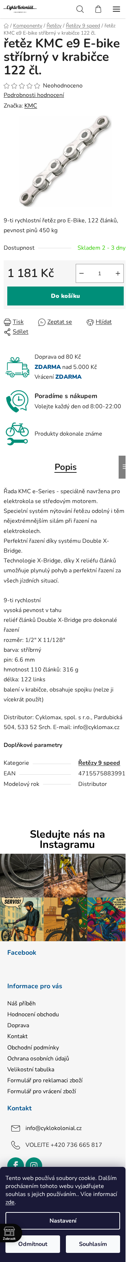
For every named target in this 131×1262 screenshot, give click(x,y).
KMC (30, 106)
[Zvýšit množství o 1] (117, 273)
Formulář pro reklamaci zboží (45, 1080)
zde (10, 1202)
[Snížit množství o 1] (81, 273)
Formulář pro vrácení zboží (41, 1091)
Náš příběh (21, 1004)
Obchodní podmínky (33, 1048)
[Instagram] (33, 1165)
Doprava (18, 1025)
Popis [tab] (66, 467)
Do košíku (65, 296)
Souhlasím (93, 1244)
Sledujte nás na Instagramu (67, 839)
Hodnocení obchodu (33, 1014)
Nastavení (62, 1221)
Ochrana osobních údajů (38, 1059)
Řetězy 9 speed (99, 763)
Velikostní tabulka (30, 1070)
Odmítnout (32, 1244)
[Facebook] (15, 1165)
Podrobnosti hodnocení (34, 95)
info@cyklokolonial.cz (53, 1128)
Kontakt (17, 1036)
